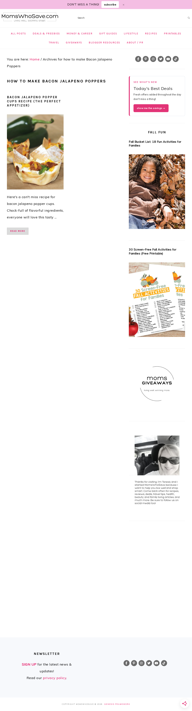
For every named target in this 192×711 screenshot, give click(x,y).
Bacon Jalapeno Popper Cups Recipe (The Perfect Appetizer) (34, 101)
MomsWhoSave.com (30, 17)
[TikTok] (176, 59)
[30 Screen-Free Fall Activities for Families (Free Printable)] (157, 300)
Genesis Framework (117, 704)
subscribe (110, 4)
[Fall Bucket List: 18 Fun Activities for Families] (157, 192)
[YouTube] (168, 59)
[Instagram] (153, 59)
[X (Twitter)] (161, 59)
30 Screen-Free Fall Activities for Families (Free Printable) (152, 251)
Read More (17, 231)
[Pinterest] (146, 59)
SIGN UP (29, 664)
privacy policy (54, 678)
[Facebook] (138, 59)
